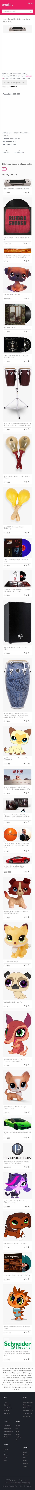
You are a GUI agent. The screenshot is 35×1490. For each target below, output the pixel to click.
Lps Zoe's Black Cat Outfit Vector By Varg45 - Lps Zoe (15, 1201)
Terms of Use (28, 1486)
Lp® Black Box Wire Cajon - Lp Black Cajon (15, 648)
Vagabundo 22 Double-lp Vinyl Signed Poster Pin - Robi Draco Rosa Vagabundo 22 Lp (17, 816)
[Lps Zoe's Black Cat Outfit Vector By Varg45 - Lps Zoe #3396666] (17, 1185)
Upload (30, 3)
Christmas (7, 1425)
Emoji (25, 1452)
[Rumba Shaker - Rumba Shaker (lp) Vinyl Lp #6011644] (17, 216)
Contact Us (13, 1486)
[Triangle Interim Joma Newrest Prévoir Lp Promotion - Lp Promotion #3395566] (17, 1151)
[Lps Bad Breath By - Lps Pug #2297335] (17, 985)
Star (5, 1458)
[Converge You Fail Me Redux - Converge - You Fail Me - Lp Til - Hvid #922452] (17, 579)
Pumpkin (7, 1413)
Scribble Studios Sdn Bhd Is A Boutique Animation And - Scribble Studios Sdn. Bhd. (16, 845)
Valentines (7, 1434)
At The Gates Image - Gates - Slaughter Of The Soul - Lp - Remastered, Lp (17, 256)
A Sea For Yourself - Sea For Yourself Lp (17, 1275)
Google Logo (27, 1416)
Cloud (6, 1449)
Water (25, 1460)
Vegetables (7, 1408)
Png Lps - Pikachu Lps (11, 961)
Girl (16, 1428)
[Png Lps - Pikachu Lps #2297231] (17, 941)
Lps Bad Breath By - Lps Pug (13, 1002)
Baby (17, 1431)
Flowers (25, 1455)
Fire (5, 1452)
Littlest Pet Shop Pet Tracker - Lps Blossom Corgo (15, 1107)
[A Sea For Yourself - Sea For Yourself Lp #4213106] (17, 1262)
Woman (17, 1434)
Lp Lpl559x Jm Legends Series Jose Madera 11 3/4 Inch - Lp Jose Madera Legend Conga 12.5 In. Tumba (16, 715)
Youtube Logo (27, 1408)
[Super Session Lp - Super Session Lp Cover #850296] (17, 548)
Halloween (7, 1428)
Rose (24, 1458)
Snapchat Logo (28, 1413)
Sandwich (7, 1405)
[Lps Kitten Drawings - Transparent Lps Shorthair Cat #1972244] (17, 741)
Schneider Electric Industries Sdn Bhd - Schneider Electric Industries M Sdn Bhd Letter (17, 1353)
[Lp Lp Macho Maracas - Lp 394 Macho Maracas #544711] (17, 454)
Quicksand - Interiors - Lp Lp (13, 327)
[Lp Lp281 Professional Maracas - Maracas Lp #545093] (17, 506)
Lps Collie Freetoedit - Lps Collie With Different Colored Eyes (16, 912)
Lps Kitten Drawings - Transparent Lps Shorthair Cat (16, 758)
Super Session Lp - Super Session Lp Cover (16, 560)
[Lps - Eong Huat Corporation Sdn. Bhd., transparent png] (17, 29)
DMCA (20, 1486)
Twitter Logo (27, 1405)
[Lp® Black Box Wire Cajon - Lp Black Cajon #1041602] (17, 622)
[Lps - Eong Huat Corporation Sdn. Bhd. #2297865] (17, 183)
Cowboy (18, 1437)
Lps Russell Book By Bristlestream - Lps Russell (17, 1327)
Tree (5, 1460)
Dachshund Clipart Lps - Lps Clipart (15, 1243)
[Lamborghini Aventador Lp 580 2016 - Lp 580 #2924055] (17, 1123)
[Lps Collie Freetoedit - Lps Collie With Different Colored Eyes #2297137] (17, 893)
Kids (16, 1440)
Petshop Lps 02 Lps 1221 (12, 294)
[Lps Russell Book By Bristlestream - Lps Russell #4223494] (17, 1304)
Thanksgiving (8, 1431)
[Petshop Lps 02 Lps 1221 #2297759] (17, 279)
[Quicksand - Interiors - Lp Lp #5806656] (17, 314)
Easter (6, 1437)
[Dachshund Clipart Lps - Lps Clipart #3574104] (17, 1226)
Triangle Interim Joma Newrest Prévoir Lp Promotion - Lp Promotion (17, 1162)
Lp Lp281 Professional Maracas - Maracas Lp (14, 527)
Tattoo (25, 1466)
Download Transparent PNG (14, 83)
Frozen (17, 1425)
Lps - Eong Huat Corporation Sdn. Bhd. (16, 188)
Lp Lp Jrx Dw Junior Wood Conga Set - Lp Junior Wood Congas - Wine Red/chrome (17, 424)
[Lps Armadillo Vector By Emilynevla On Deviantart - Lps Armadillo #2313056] (17, 1034)
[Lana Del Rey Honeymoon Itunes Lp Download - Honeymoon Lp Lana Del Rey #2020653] (17, 777)
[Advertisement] (17, 51)
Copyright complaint (9, 86)
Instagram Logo (28, 1402)
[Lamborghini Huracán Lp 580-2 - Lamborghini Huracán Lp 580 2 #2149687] (17, 860)
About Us (6, 1486)
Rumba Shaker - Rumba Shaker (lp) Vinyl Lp (17, 238)
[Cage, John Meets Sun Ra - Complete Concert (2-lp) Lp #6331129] (17, 345)
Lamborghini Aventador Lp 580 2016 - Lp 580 (17, 1133)
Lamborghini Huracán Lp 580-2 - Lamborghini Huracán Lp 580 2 (14, 867)
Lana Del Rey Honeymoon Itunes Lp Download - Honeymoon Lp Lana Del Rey (17, 788)
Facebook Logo (28, 1410)
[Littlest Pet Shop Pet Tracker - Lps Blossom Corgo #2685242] (17, 1087)
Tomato (6, 1410)
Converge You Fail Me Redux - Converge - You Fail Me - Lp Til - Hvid (17, 590)
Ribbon (25, 1463)
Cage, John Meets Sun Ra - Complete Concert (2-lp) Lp (16, 356)
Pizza (5, 1402)
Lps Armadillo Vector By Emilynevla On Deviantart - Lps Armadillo (16, 1060)
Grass (6, 1455)
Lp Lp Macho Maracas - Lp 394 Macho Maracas (16, 477)
